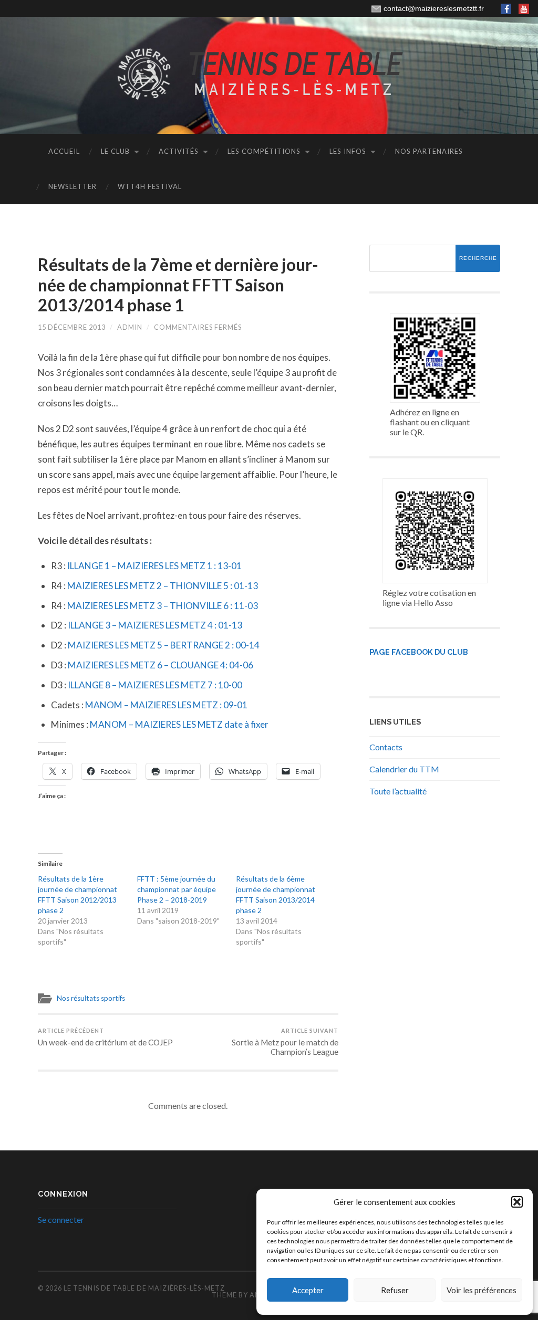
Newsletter (72, 186)
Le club (115, 151)
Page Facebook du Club (418, 651)
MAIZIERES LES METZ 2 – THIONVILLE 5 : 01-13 (162, 585)
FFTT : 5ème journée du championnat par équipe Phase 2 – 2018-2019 (176, 889)
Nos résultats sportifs (91, 998)
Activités (179, 151)
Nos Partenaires (429, 151)
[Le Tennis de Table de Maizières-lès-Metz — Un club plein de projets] (269, 74)
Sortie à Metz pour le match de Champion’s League (285, 1041)
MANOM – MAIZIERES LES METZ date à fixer (179, 724)
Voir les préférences (481, 1290)
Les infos (347, 151)
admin (129, 327)
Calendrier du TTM (404, 769)
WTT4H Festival (150, 186)
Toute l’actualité (398, 791)
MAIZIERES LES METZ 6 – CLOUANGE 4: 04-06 (160, 665)
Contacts (385, 747)
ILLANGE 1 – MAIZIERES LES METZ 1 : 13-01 (154, 565)
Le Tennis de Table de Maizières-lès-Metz (144, 1288)
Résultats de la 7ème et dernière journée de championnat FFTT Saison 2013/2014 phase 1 (178, 284)
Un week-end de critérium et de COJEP (105, 1037)
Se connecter (61, 1219)
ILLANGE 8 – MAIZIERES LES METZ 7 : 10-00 (155, 684)
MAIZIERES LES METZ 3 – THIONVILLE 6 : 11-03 (162, 605)
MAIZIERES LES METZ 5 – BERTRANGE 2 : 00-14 (164, 645)
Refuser (395, 1290)
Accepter (308, 1290)
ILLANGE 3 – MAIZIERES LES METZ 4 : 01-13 (155, 625)
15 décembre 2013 (72, 327)
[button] (517, 1202)
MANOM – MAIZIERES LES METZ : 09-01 (166, 704)
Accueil (64, 151)
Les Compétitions (264, 151)
